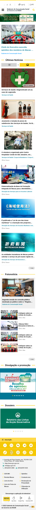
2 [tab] (14, 396)
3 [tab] (16, 396)
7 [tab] (23, 396)
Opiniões (24, 473)
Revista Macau (9, 477)
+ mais (31, 268)
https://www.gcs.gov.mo (12, 463)
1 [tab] (13, 396)
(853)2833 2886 (9, 468)
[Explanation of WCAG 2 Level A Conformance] (31, 506)
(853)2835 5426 (23, 468)
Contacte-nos (25, 477)
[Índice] (2, 9)
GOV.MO (7, 473)
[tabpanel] (18, 383)
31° (23, 5)
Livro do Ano (8, 481)
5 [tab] (20, 396)
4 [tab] (18, 396)
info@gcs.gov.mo (10, 465)
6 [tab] (21, 396)
